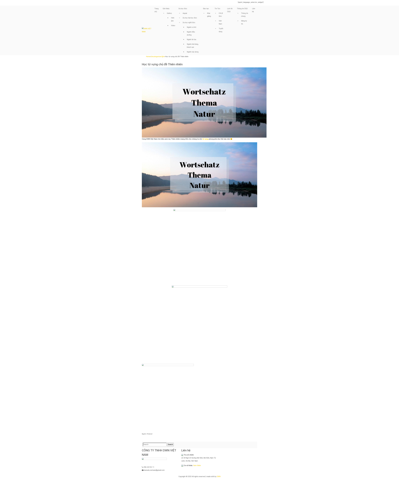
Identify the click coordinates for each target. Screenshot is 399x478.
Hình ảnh (172, 19)
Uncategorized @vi (158, 57)
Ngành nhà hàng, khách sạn (192, 45)
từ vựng (205, 139)
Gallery (169, 13)
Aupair (185, 13)
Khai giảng (209, 14)
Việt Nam (220, 22)
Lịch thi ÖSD (229, 10)
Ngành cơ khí (191, 27)
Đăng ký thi (244, 22)
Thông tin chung (244, 14)
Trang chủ (156, 10)
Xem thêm (197, 465)
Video (173, 26)
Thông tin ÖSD (242, 9)
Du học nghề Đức (189, 23)
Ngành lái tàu (191, 39)
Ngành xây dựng (192, 52)
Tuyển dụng (221, 30)
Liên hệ (253, 10)
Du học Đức (183, 9)
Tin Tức (217, 9)
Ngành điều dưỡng (191, 33)
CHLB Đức (221, 14)
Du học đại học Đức (190, 18)
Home (148, 57)
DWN (218, 476)
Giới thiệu (166, 9)
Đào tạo (206, 9)
